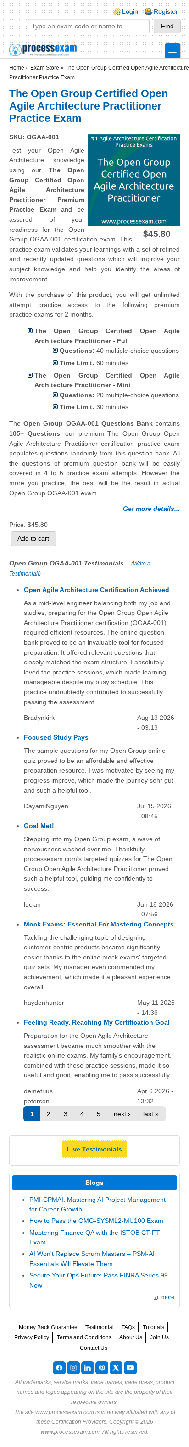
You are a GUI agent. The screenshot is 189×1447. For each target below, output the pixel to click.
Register (166, 11)
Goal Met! (39, 825)
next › (122, 1114)
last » (151, 1114)
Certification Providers (78, 1422)
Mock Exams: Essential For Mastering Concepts (99, 924)
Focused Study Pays (56, 737)
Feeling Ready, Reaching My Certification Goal (97, 1022)
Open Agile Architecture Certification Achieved (96, 589)
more (167, 1297)
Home (16, 68)
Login (130, 11)
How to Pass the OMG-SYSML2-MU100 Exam (96, 1220)
